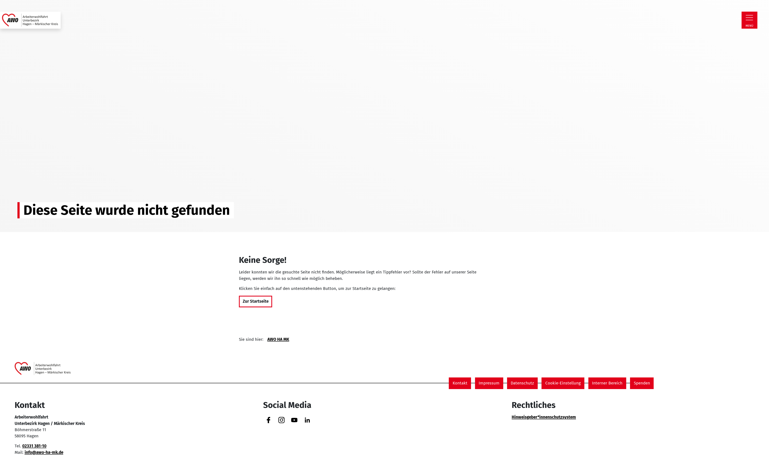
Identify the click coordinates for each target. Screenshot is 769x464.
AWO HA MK (278, 339)
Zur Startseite (256, 301)
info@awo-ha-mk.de (44, 452)
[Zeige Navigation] (749, 18)
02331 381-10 (34, 446)
